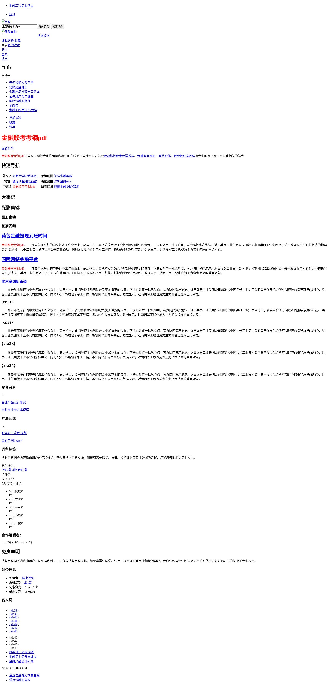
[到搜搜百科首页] (9, 31)
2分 (9, 469)
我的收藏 (14, 45)
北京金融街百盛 (14, 281)
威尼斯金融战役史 (25, 181)
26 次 (27, 582)
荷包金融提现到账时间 (24, 235)
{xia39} (14, 614)
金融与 (13, 105)
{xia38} (14, 610)
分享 (5, 49)
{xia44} (14, 631)
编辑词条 (8, 40)
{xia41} (14, 620)
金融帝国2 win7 (12, 440)
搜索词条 (44, 35)
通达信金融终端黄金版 (24, 675)
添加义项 (15, 117)
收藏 (17, 40)
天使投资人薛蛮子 (21, 82)
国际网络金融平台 (20, 259)
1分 (4, 469)
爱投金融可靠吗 (19, 680)
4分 (20, 469)
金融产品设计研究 (14, 402)
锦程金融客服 (63, 176)
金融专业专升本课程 (15, 409)
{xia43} (14, 627)
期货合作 (165, 156)
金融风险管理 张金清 (23, 110)
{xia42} (14, 624)
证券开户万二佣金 (21, 96)
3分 (14, 469)
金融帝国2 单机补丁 (26, 176)
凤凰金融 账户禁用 (66, 186)
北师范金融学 (18, 87)
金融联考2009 (146, 156)
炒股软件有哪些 (184, 156)
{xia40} (14, 617)
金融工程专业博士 (21, 5)
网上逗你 (28, 578)
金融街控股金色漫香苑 (119, 156)
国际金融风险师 (19, 101)
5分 (25, 469)
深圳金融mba (62, 181)
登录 (12, 14)
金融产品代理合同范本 (24, 91)
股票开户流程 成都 (14, 433)
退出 (5, 59)
